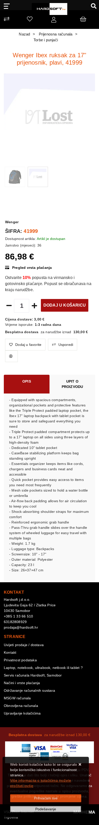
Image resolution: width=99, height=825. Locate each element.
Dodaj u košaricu (64, 305)
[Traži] (91, 6)
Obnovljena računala (21, 706)
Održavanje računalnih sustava (29, 690)
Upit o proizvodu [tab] (72, 384)
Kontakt (10, 652)
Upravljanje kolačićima (22, 713)
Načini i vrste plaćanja (22, 683)
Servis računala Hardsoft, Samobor (33, 675)
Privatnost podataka (20, 660)
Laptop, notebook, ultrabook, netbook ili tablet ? (43, 668)
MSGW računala (17, 698)
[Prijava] (53, 21)
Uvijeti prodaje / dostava (24, 645)
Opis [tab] (26, 381)
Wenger (12, 222)
